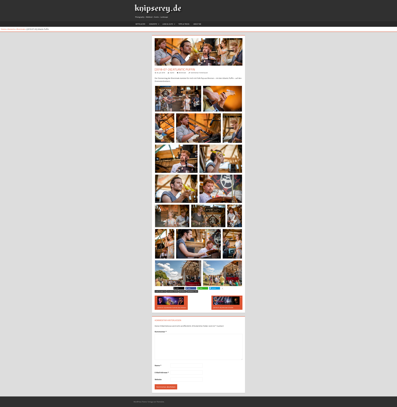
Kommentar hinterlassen (199, 73)
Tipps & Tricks (183, 24)
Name (158, 365)
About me (197, 24)
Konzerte (153, 24)
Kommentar (161, 331)
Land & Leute (167, 24)
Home (3, 29)
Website (158, 379)
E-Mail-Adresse (162, 372)
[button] (178, 288)
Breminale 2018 (192, 291)
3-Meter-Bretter (160, 291)
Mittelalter (140, 24)
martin (172, 73)
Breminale (21, 29)
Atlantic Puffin (172, 291)
